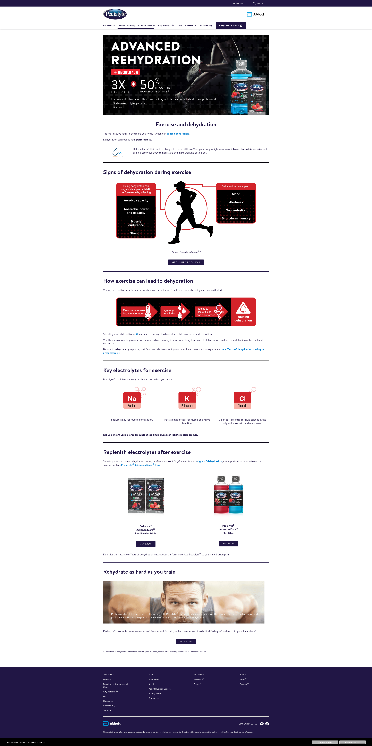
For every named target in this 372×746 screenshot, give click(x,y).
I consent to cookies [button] (325, 742)
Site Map (107, 710)
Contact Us (108, 701)
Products (107, 679)
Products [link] (107, 25)
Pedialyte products (115, 631)
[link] (186, 262)
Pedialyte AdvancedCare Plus (140, 465)
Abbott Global (155, 679)
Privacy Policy (155, 693)
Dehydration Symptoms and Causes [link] (135, 25)
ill (137, 334)
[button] (254, 3)
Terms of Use (154, 698)
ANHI (151, 684)
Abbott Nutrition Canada (160, 689)
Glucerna (244, 684)
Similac (197, 684)
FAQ (105, 696)
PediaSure (199, 679)
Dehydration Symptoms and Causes (115, 685)
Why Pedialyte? (110, 691)
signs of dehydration (209, 461)
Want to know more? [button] (352, 742)
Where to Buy (109, 705)
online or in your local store (239, 631)
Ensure (242, 679)
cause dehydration (178, 133)
